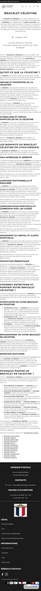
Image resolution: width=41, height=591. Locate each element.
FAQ (3, 557)
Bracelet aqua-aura (10, 441)
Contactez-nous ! (7, 548)
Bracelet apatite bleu (11, 439)
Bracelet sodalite (10, 456)
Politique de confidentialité (10, 533)
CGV (3, 529)
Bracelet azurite (9, 443)
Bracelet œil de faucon (12, 454)
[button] (1, 1)
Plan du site (5, 562)
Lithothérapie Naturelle (12, 579)
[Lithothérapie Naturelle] (7, 6)
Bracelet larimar (9, 452)
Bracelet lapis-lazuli (10, 450)
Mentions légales (7, 524)
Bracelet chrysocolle (11, 447)
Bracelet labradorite (11, 448)
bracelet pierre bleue (31, 433)
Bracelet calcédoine (11, 445)
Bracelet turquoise (10, 457)
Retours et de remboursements (12, 538)
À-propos (4, 553)
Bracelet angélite (10, 438)
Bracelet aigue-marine (12, 436)
